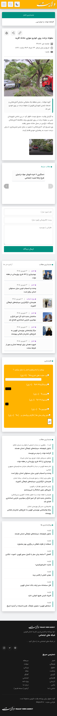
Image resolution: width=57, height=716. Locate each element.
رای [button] (49, 421)
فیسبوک (44, 399)
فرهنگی (52, 664)
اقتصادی (52, 678)
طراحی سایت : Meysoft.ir (45, 702)
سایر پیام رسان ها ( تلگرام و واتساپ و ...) (33, 415)
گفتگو (26, 674)
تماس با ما (51, 688)
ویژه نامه (25, 681)
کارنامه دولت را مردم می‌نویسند (42, 21)
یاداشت (52, 671)
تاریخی (52, 681)
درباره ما (25, 685)
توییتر (45, 393)
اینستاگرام (43, 384)
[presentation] (50, 186)
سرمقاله (25, 660)
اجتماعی (25, 678)
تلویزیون (44, 409)
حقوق (53, 667)
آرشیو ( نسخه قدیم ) (21, 688)
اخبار (53, 660)
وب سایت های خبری (39, 375)
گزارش (52, 674)
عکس (53, 685)
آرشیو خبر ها (7, 264)
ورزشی (26, 667)
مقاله (26, 671)
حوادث (26, 664)
